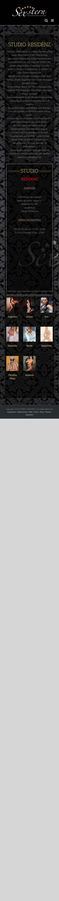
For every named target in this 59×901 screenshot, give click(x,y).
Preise (35, 412)
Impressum (11, 412)
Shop (42, 412)
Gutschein (30, 414)
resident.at (29, 207)
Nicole (29, 345)
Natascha (12, 345)
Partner (48, 412)
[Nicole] (29, 334)
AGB (30, 412)
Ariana (29, 316)
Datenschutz (22, 412)
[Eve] (46, 305)
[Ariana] (29, 305)
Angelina (12, 316)
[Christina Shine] (12, 363)
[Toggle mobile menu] (52, 20)
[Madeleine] (46, 334)
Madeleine (46, 345)
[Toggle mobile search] (46, 20)
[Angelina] (12, 305)
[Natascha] (12, 334)
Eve (46, 316)
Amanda (29, 375)
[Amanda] (29, 363)
